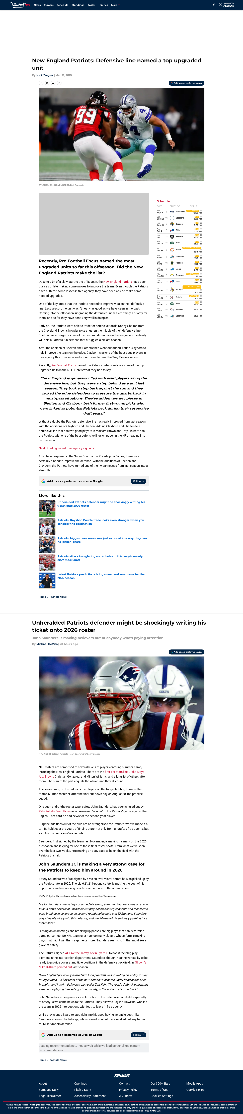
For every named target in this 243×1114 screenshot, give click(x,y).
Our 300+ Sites (160, 1083)
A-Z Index (125, 1096)
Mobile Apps (194, 1083)
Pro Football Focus (63, 365)
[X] (220, 4)
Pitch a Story (82, 1089)
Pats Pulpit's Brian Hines (55, 811)
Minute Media (21, 1104)
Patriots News (58, 596)
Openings (80, 1083)
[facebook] (214, 4)
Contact (124, 1083)
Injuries (103, 5)
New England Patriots (117, 281)
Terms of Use (159, 1089)
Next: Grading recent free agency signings (66, 448)
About (43, 1083)
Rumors (48, 5)
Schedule (62, 5)
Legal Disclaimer (50, 1096)
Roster (91, 5)
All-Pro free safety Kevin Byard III (86, 953)
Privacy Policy (128, 1089)
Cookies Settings (162, 1096)
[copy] (59, 83)
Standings (78, 5)
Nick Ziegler (44, 75)
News (37, 5)
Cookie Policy (195, 1089)
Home (42, 596)
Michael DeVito (47, 644)
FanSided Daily (49, 1089)
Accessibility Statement (90, 1096)
